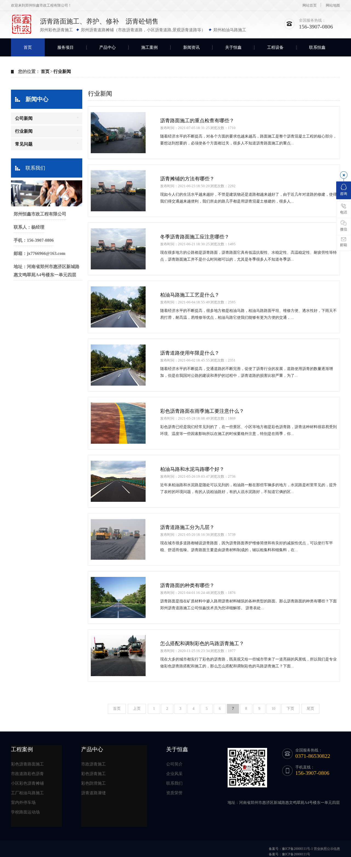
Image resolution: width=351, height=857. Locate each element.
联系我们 (35, 168)
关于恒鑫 (233, 47)
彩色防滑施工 (93, 783)
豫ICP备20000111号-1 (297, 849)
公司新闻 (24, 118)
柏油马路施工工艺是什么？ (189, 295)
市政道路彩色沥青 (27, 773)
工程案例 (22, 749)
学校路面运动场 (25, 812)
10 (273, 709)
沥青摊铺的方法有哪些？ (187, 178)
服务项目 (65, 47)
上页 (137, 709)
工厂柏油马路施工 (27, 793)
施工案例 (149, 47)
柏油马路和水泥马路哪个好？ (192, 469)
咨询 (343, 194)
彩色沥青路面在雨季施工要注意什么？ (202, 411)
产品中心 (107, 47)
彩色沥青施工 (93, 773)
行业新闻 (62, 71)
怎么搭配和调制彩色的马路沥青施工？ (202, 643)
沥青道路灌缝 (93, 793)
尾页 (310, 709)
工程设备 (275, 47)
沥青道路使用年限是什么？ (189, 353)
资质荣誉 (174, 793)
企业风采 (174, 773)
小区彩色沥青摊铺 (27, 783)
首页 (28, 47)
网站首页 (309, 5)
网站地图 (333, 5)
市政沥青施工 (93, 764)
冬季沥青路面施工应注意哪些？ (194, 237)
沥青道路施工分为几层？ (187, 527)
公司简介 (174, 764)
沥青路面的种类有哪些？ (187, 585)
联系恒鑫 (317, 47)
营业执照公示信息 (327, 849)
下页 (290, 709)
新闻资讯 (191, 47)
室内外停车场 (23, 802)
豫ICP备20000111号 (296, 854)
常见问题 (24, 144)
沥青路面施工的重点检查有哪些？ (197, 120)
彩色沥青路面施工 (27, 764)
